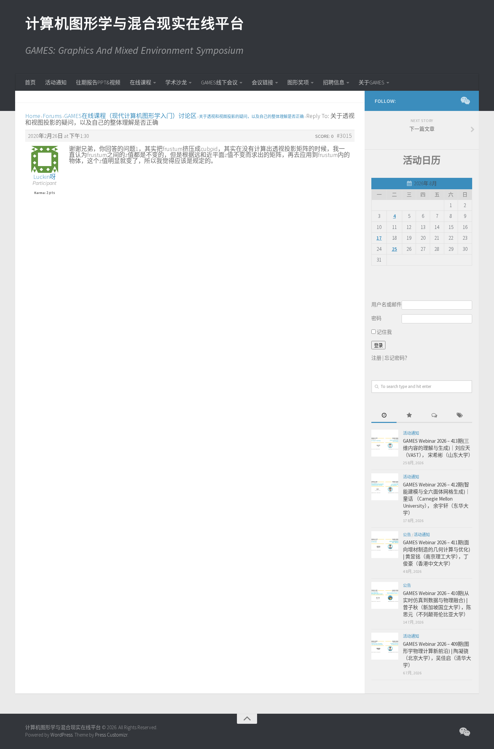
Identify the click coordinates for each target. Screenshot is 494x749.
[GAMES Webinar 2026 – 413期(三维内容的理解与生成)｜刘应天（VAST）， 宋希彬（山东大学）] (384, 443)
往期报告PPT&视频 (98, 82)
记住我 (384, 332)
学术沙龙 (176, 82)
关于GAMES (371, 82)
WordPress (61, 735)
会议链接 (262, 82)
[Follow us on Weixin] (465, 100)
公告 (407, 534)
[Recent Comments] (434, 415)
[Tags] (459, 415)
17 (379, 238)
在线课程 (140, 82)
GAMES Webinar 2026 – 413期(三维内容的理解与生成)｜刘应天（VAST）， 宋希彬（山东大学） (438, 448)
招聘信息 (333, 82)
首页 (30, 82)
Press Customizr (111, 735)
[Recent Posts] (384, 415)
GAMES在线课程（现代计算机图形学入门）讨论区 (130, 116)
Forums (52, 116)
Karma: (40, 193)
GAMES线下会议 (219, 82)
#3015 (344, 136)
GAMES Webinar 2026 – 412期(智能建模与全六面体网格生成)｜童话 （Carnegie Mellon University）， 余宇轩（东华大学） (436, 498)
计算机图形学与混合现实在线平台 (134, 23)
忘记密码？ (397, 358)
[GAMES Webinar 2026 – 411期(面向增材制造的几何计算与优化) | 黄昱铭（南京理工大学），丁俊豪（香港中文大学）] (384, 544)
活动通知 (56, 82)
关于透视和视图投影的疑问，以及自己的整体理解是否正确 (251, 116)
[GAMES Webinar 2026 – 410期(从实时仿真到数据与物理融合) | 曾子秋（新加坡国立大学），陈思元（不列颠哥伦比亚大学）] (384, 595)
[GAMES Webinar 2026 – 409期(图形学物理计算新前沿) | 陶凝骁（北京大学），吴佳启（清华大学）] (384, 646)
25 (394, 249)
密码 (376, 318)
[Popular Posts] (409, 415)
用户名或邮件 (386, 304)
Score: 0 (324, 136)
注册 (376, 358)
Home (32, 116)
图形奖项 (298, 82)
